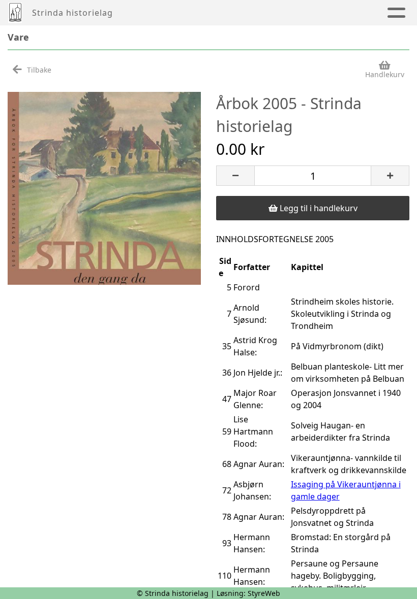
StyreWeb (264, 593)
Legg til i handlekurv (318, 208)
